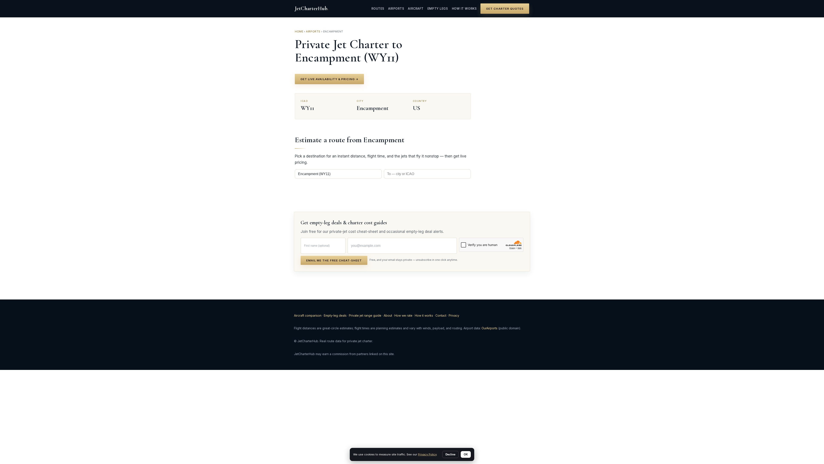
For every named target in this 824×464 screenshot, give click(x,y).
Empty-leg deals (335, 315)
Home (299, 31)
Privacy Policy (427, 454)
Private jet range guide (365, 315)
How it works (464, 8)
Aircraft (415, 8)
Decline (450, 454)
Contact (440, 315)
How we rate (403, 315)
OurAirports (489, 328)
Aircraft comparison (307, 315)
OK (466, 454)
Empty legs (437, 8)
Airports (396, 8)
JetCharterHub (312, 8)
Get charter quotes (505, 8)
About (388, 315)
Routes (377, 8)
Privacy (454, 315)
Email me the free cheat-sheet (334, 260)
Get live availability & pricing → (329, 79)
